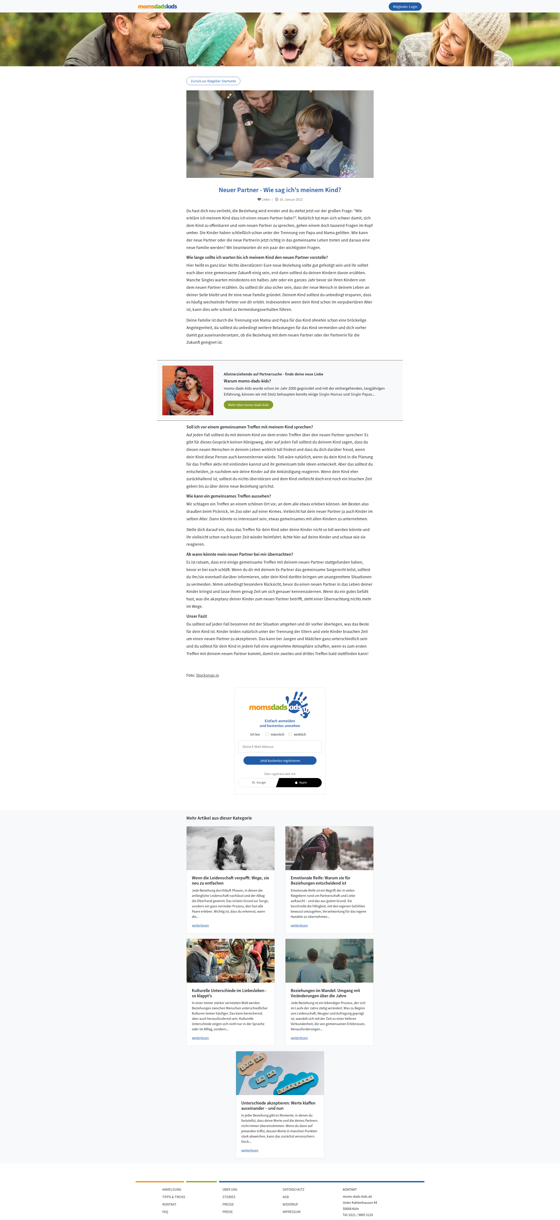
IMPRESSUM (292, 1211)
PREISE (227, 1211)
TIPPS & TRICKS (173, 1197)
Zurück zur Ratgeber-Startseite (213, 81)
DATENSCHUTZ (293, 1189)
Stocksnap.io (207, 675)
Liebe (265, 199)
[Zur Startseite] (157, 5)
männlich (277, 734)
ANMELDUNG (171, 1189)
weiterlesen (200, 925)
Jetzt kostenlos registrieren (280, 760)
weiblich (300, 734)
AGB (286, 1197)
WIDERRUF (290, 1204)
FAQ (165, 1211)
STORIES (228, 1197)
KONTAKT (169, 1204)
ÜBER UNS (229, 1189)
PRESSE (228, 1204)
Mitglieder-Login (405, 6)
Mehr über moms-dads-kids (248, 405)
